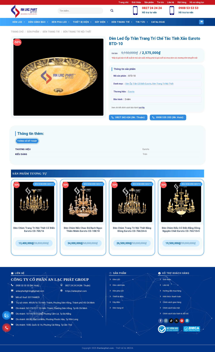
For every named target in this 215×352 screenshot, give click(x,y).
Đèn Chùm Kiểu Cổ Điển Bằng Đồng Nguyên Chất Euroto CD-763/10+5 (181, 229)
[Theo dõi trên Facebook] (160, 320)
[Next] (204, 218)
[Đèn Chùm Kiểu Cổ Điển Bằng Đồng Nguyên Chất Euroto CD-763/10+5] (181, 202)
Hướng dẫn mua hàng (172, 291)
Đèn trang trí (118, 308)
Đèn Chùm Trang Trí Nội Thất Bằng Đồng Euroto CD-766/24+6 (132, 229)
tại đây (142, 108)
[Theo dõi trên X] (176, 320)
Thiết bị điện (81, 22)
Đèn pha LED (59, 22)
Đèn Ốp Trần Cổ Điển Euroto (138, 84)
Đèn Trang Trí (120, 22)
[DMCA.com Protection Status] (191, 328)
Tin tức (160, 2)
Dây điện (100, 22)
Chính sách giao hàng (172, 302)
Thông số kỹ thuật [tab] (27, 141)
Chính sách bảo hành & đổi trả (175, 313)
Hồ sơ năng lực (197, 2)
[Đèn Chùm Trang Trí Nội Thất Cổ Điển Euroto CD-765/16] (34, 202)
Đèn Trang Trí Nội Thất (77, 31)
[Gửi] (112, 11)
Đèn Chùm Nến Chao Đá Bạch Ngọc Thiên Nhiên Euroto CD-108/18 (83, 229)
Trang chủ (123, 2)
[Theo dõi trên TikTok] (171, 320)
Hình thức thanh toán (172, 296)
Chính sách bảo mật (171, 308)
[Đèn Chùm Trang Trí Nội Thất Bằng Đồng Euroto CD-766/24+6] (132, 202)
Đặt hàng (181, 2)
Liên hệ (170, 2)
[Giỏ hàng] (201, 22)
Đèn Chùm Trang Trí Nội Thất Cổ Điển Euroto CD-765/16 (34, 229)
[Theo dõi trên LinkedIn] (187, 320)
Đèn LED (17, 22)
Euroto (131, 91)
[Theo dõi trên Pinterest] (181, 320)
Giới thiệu (136, 2)
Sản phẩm (149, 2)
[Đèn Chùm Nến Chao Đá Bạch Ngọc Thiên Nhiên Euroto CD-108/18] (83, 202)
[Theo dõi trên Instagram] (166, 320)
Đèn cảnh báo (36, 22)
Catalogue (158, 22)
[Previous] (11, 218)
